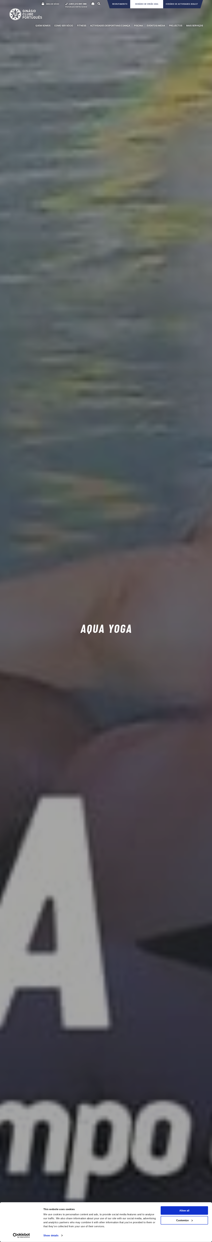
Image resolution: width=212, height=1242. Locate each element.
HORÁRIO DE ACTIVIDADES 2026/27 (182, 4)
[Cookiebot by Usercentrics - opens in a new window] (21, 1235)
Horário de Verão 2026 (146, 4)
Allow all (184, 1210)
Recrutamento (120, 4)
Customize (182, 1220)
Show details (50, 1235)
